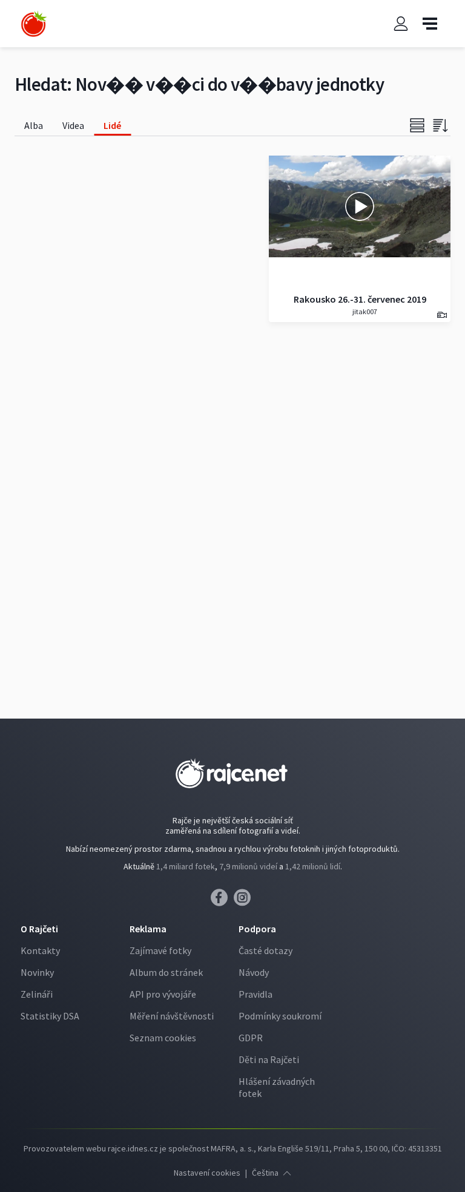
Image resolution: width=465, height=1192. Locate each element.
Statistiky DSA (50, 1016)
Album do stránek (166, 972)
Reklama (148, 929)
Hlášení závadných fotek (277, 1087)
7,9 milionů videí (248, 866)
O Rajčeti (39, 929)
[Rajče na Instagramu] (244, 900)
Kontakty (40, 950)
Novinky (37, 972)
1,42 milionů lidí (312, 866)
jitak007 (364, 311)
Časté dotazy (265, 950)
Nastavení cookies (207, 1172)
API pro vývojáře (163, 994)
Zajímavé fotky (160, 950)
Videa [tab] (73, 125)
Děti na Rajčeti (269, 1059)
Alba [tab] (33, 125)
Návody (254, 972)
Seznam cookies (163, 1038)
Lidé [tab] (112, 125)
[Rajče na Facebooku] (222, 900)
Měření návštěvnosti (172, 1016)
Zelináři (37, 994)
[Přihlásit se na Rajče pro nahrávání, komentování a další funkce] (401, 24)
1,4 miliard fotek (185, 866)
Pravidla (255, 994)
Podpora (257, 929)
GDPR (251, 1038)
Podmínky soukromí (280, 1016)
